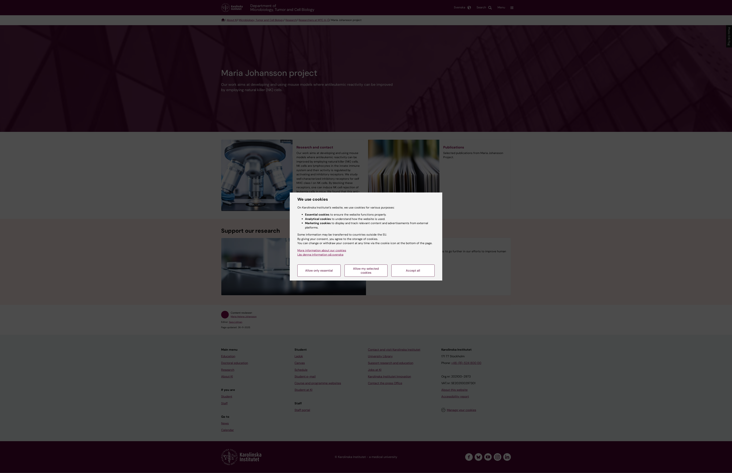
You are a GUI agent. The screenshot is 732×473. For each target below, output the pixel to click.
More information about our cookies (321, 250)
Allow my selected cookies (366, 271)
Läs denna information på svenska (320, 255)
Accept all (413, 271)
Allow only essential (319, 271)
